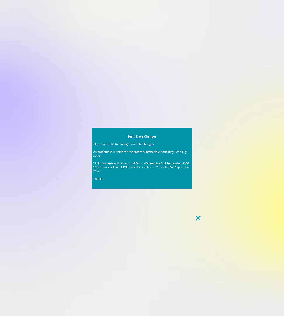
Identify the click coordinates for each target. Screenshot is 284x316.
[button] (198, 218)
